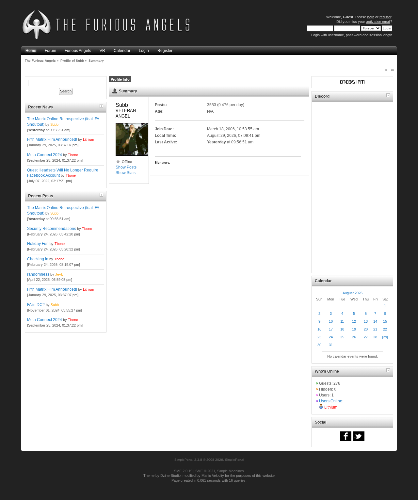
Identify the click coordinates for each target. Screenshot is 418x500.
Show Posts (126, 167)
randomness (38, 274)
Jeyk (59, 274)
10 (331, 321)
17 (331, 329)
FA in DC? (36, 304)
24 (331, 337)
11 (342, 321)
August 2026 (352, 293)
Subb (54, 124)
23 (319, 337)
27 (366, 337)
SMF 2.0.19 (183, 471)
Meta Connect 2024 (44, 155)
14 (375, 321)
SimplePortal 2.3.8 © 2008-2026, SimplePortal (209, 459)
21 (375, 329)
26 (354, 337)
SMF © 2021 (205, 471)
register (385, 17)
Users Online (330, 401)
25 (342, 337)
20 (366, 329)
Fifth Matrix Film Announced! (52, 139)
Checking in (37, 259)
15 (385, 321)
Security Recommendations (51, 228)
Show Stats (126, 172)
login (370, 17)
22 (385, 329)
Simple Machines (230, 471)
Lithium (88, 139)
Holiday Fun (38, 243)
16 (319, 329)
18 (342, 329)
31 (331, 345)
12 (354, 321)
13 (366, 321)
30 (319, 345)
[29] (385, 337)
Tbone (73, 155)
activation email (378, 22)
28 (375, 337)
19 (354, 329)
